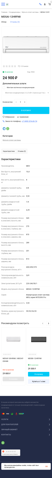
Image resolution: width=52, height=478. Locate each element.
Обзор (3, 22)
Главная (4, 12)
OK (46, 466)
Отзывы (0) (15, 22)
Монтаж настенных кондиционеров (20, 87)
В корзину (13, 379)
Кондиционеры (14, 12)
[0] (49, 4)
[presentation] (42, 323)
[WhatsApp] (7, 128)
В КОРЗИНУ (26, 110)
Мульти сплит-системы (30, 12)
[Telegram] (4, 128)
